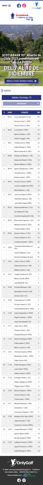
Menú (5, 5)
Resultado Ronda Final (20, 81)
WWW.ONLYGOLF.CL (28, 472)
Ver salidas (21, 104)
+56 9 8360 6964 (11, 472)
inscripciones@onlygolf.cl (20, 470)
